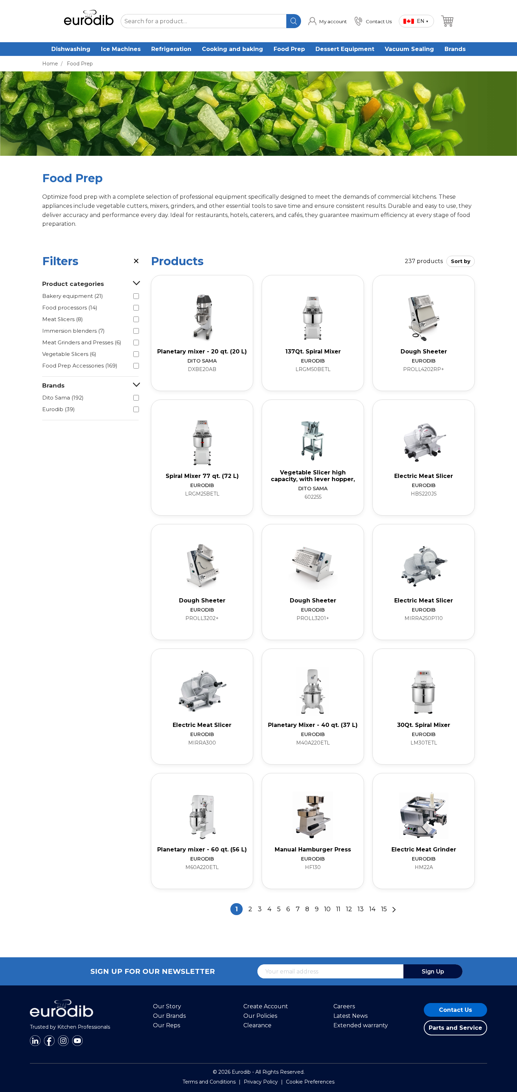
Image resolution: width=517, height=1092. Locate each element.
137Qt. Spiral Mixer (313, 351)
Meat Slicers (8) (62, 319)
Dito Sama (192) (63, 397)
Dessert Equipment (344, 49)
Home (50, 63)
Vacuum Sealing (409, 49)
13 (361, 909)
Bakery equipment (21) (72, 296)
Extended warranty (360, 1025)
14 (372, 909)
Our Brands (169, 1016)
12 (349, 909)
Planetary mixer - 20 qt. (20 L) (202, 351)
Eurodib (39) (58, 409)
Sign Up (433, 971)
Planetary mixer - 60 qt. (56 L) (202, 849)
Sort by (460, 261)
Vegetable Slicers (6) (69, 354)
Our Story (167, 1006)
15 (384, 909)
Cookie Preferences (310, 1082)
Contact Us (455, 1010)
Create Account (265, 1006)
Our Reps (166, 1025)
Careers (344, 1006)
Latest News (350, 1016)
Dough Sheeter (424, 351)
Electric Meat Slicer (423, 476)
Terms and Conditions (209, 1082)
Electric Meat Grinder (423, 849)
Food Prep (289, 49)
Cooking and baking (232, 49)
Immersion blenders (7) (73, 330)
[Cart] (447, 21)
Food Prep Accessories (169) (79, 365)
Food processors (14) (69, 307)
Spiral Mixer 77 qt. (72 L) (202, 476)
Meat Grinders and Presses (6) (81, 342)
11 (338, 909)
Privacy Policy (261, 1082)
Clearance (257, 1025)
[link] (327, 21)
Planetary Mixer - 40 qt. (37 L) (313, 725)
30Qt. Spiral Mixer (423, 725)
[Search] (293, 21)
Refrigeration (171, 49)
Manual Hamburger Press (313, 849)
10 (327, 909)
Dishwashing (70, 49)
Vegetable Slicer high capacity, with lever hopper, (313, 476)
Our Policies (260, 1016)
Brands (455, 49)
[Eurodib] (61, 1020)
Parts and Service (455, 1027)
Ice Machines (121, 49)
